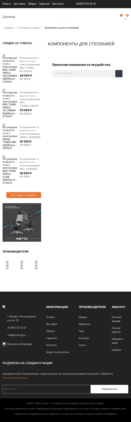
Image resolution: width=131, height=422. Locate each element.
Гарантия (51, 338)
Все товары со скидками (23, 195)
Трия (81, 331)
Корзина (116, 350)
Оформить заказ (117, 341)
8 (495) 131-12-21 (86, 3)
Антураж (84, 338)
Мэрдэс (83, 317)
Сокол (82, 345)
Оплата (7, 3)
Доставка (19, 3)
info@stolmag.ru (17, 335)
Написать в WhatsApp (19, 344)
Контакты (51, 345)
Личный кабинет (116, 330)
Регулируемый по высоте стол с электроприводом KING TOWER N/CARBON (30, 65)
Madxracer (84, 324)
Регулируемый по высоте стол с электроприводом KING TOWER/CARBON (30, 99)
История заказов (116, 319)
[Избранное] (119, 17)
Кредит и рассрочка (57, 352)
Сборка (32, 3)
